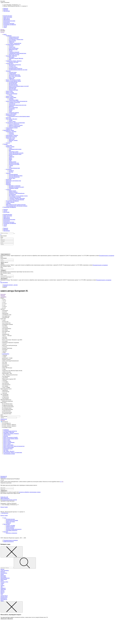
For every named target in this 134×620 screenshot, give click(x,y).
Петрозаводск (4, 599)
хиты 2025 (4, 338)
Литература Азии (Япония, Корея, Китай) (12, 370)
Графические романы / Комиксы (13, 60)
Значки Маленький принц (15, 154)
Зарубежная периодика (14, 74)
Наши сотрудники (7, 17)
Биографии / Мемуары (11, 55)
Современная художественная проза (17, 53)
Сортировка (3, 296)
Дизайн (10, 120)
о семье (4, 369)
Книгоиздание (12, 40)
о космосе (4, 380)
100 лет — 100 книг (7, 335)
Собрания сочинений (14, 52)
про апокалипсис (6, 384)
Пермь (2, 580)
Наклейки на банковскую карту (16, 187)
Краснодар (3, 575)
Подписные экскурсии (8, 23)
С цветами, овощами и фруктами (17, 198)
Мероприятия (6, 19)
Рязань (2, 600)
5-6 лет (4, 299)
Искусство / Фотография (15, 76)
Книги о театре (9, 96)
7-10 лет (4, 300)
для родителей (5, 317)
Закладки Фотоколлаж (14, 176)
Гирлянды (11, 170)
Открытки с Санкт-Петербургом (16, 193)
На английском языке (7, 403)
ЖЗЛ (10, 59)
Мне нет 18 (10, 618)
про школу (4, 366)
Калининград (4, 598)
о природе (4, 355)
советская (4, 393)
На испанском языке (7, 412)
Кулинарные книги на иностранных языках (19, 116)
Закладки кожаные (13, 174)
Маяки (10, 159)
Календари (8, 179)
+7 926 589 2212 (4, 513)
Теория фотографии (13, 100)
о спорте (4, 356)
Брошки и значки (10, 146)
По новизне (5, 421)
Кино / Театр (12, 77)
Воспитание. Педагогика (15, 64)
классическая (5, 398)
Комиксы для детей (13, 62)
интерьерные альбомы (7, 324)
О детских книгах (13, 67)
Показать (3, 420)
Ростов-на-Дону (4, 581)
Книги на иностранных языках (13, 81)
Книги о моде (12, 121)
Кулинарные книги (10, 115)
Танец (10, 111)
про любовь (5, 330)
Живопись (11, 106)
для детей (4, 311)
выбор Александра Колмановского (10, 360)
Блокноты (11, 132)
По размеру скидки (6, 427)
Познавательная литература (15, 68)
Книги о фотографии (11, 97)
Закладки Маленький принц (15, 175)
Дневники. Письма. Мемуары (16, 58)
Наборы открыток (13, 192)
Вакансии (5, 8)
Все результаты (4, 282)
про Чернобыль (6, 376)
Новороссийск (4, 597)
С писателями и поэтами (15, 197)
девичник (4, 337)
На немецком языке (7, 408)
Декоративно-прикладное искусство (17, 105)
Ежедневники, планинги (12, 135)
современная (5, 395)
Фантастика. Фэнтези (14, 54)
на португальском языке (8, 406)
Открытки (8, 189)
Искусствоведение (13, 107)
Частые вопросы (10, 527)
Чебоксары (3, 589)
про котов (4, 363)
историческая (5, 397)
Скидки (5, 25)
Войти (2, 263)
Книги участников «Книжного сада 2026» (12, 339)
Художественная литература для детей (18, 69)
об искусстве (5, 321)
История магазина (7, 15)
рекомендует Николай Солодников (10, 342)
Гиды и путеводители (14, 124)
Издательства (6, 22)
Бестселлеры (6, 212)
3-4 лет (4, 302)
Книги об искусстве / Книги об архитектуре (16, 101)
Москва (2, 569)
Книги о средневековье (11, 93)
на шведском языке (6, 413)
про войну (4, 325)
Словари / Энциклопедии (15, 43)
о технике (4, 346)
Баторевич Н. (4, 476)
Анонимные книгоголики (15, 149)
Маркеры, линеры (13, 140)
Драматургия (12, 47)
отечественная (5, 391)
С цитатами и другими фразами (16, 199)
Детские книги (9, 63)
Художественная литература (13, 44)
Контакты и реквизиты (11, 533)
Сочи (2, 584)
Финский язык (12, 88)
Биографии (11, 57)
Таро (10, 166)
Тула (2, 594)
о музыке (4, 344)
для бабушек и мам (6, 314)
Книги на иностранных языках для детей (19, 86)
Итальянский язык (13, 84)
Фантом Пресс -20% (7, 373)
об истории (5, 341)
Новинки (5, 209)
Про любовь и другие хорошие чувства (18, 195)
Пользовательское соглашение (10, 540)
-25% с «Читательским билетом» (10, 374)
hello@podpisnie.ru (5, 498)
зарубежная (5, 390)
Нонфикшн (9, 35)
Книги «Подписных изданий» (13, 79)
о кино (3, 320)
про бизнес (4, 349)
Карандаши (11, 139)
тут (61, 481)
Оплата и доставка (10, 525)
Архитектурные (13, 72)
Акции (5, 27)
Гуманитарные (12, 73)
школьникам (5, 313)
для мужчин (5, 310)
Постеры (11, 171)
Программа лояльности (11, 530)
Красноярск (3, 576)
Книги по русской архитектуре (9, 345)
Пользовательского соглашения (106, 255)
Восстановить (4, 278)
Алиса (10, 147)
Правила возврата (10, 526)
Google (6, 507)
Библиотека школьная (7, 401)
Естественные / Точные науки (16, 39)
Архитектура (12, 103)
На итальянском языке (7, 409)
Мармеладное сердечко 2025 (9, 379)
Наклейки (8, 184)
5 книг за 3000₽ (6, 387)
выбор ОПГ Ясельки (7, 367)
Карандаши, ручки (10, 137)
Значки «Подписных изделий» (16, 153)
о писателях (5, 327)
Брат (10, 150)
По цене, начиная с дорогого (9, 424)
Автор (2, 417)
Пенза (2, 593)
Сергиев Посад (4, 595)
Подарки (5, 144)
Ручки (10, 141)
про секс (4, 332)
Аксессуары (9, 145)
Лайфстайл (11, 42)
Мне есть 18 (3, 618)
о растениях (5, 377)
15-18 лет (4, 306)
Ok (62, 481)
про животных (5, 365)
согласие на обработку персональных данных (30, 492)
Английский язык (13, 82)
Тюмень (2, 585)
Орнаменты (12, 108)
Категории (3, 294)
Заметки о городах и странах (16, 125)
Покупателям (6, 11)
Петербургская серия (14, 163)
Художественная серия (14, 168)
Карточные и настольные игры (13, 180)
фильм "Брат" (12, 178)
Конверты (8, 182)
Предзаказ (8, 117)
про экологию (5, 383)
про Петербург (5, 353)
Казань (2, 574)
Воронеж (3, 571)
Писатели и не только (14, 164)
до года (4, 307)
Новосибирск (4, 579)
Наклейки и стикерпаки (14, 185)
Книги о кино (9, 91)
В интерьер (9, 169)
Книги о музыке (10, 92)
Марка (10, 158)
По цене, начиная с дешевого (9, 426)
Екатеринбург (4, 573)
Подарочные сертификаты (9, 24)
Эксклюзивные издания (12, 127)
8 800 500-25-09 (4, 497)
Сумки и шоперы (10, 202)
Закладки (8, 173)
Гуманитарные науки (14, 36)
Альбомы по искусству (14, 102)
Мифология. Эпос (13, 49)
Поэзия (10, 50)
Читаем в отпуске (6, 359)
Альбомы (11, 98)
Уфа (2, 586)
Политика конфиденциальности (13, 529)
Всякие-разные (12, 190)
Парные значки (12, 161)
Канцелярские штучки (11, 136)
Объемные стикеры (13, 188)
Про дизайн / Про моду (11, 118)
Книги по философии (11, 113)
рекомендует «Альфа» (7, 358)
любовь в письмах (6, 372)
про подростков (6, 331)
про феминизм (5, 334)
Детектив (11, 45)
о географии (5, 381)
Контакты (5, 9)
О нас (4, 517)
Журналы (8, 71)
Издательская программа (9, 20)
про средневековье (6, 328)
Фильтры (3, 295)
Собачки (11, 165)
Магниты (8, 183)
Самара (2, 583)
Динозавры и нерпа (13, 151)
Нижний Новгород (5, 578)
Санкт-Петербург (5, 570)
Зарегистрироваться (5, 254)
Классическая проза (13, 48)
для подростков (6, 316)
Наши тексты (6, 18)
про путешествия (6, 323)
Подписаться (4, 490)
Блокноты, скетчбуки (11, 131)
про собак (4, 362)
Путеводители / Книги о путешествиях (15, 122)
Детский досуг (12, 65)
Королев (3, 591)
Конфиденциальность (8, 541)
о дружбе (4, 351)
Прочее (10, 110)
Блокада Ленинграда (7, 348)
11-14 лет (4, 303)
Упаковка (8, 203)
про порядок (5, 386)
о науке (4, 352)
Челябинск (3, 588)
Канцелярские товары (8, 130)
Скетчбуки (11, 134)
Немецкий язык (12, 87)
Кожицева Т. (3, 477)
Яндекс (2, 507)
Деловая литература (13, 38)
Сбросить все (4, 419)
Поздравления (12, 194)
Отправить (3, 270)
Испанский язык (13, 83)
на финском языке (6, 410)
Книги (4, 34)
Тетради (8, 142)
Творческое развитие (14, 112)
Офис (10, 160)
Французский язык (13, 89)
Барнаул (2, 590)
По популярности (6, 423)
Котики (10, 155)
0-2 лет (4, 305)
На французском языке (7, 405)
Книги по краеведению (14, 126)
